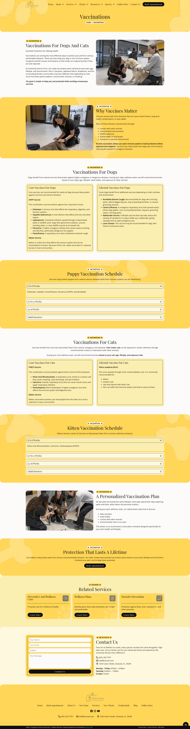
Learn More (35, 614)
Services (96, 705)
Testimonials (124, 705)
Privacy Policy (142, 727)
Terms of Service (152, 727)
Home (50, 4)
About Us (71, 705)
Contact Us (135, 4)
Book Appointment (153, 4)
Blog (135, 705)
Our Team (83, 705)
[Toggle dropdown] (63, 4)
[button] (95, 286)
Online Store (122, 4)
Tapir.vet (87, 727)
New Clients (109, 705)
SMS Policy (161, 727)
